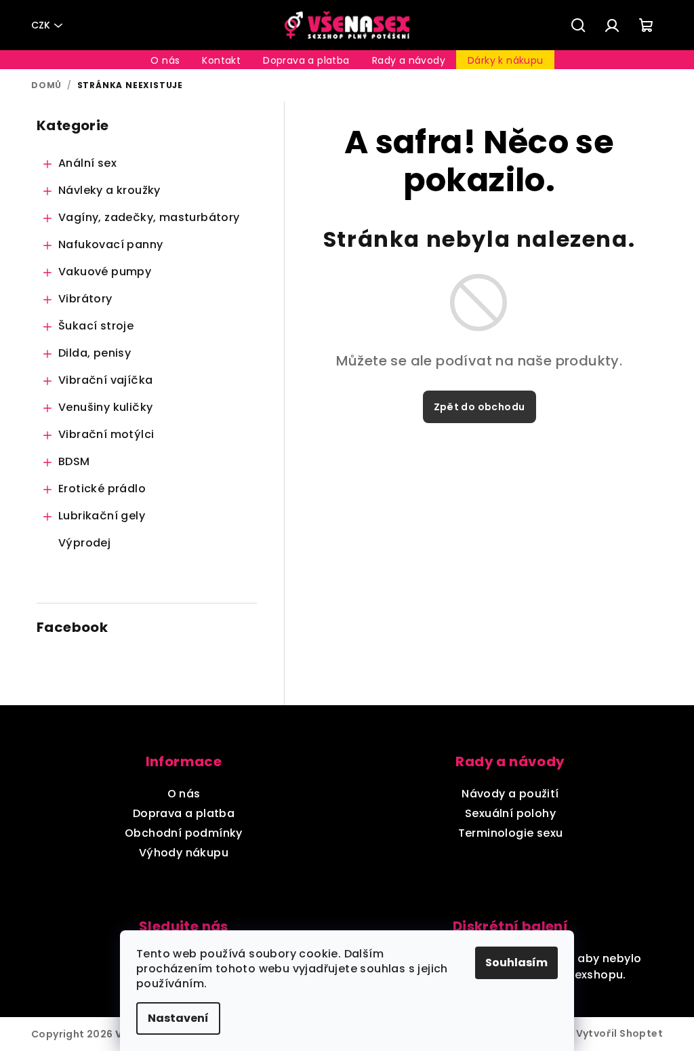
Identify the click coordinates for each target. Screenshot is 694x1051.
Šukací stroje (96, 326)
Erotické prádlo (102, 488)
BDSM (74, 461)
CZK (40, 25)
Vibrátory (85, 298)
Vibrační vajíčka (105, 380)
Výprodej (84, 543)
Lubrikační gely (101, 515)
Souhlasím (516, 962)
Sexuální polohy (510, 813)
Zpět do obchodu (479, 407)
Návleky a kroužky (109, 190)
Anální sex (87, 163)
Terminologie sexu (510, 833)
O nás (184, 793)
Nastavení (178, 1018)
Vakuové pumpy (104, 271)
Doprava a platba (183, 813)
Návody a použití (510, 793)
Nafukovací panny (110, 244)
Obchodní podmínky (184, 833)
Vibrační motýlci (106, 434)
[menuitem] (165, 60)
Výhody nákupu (183, 852)
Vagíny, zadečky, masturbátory (149, 217)
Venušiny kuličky (105, 407)
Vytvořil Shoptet (619, 1033)
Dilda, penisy (94, 353)
